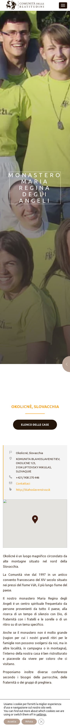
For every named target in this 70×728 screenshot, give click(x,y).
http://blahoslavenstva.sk (33, 489)
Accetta (12, 721)
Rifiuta (29, 721)
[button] (35, 519)
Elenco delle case (35, 424)
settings (41, 714)
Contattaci (23, 483)
